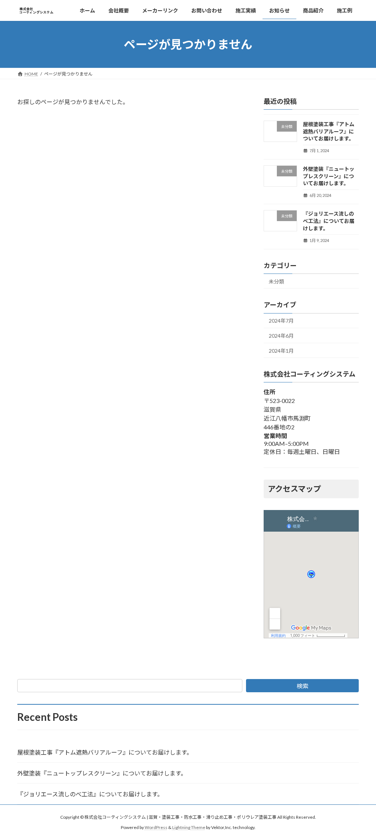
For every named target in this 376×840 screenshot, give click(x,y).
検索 (302, 685)
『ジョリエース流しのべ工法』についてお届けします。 (328, 220)
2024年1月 (281, 350)
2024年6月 (281, 336)
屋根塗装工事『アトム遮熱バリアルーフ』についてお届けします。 (328, 131)
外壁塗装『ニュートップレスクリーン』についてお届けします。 (328, 176)
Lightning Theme (188, 827)
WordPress (156, 827)
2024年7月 (281, 321)
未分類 (276, 281)
